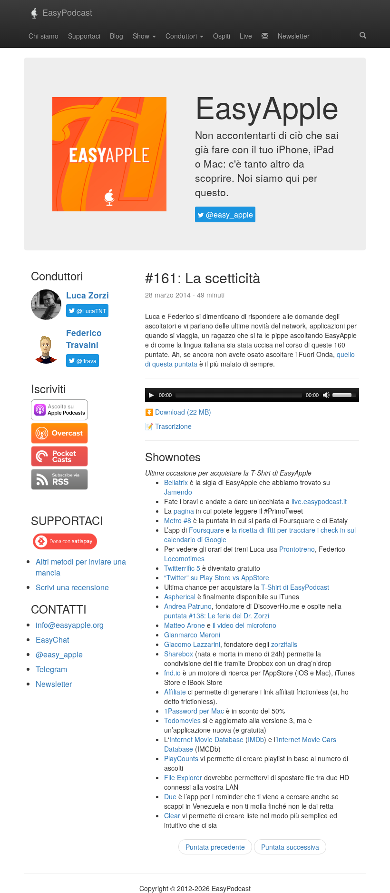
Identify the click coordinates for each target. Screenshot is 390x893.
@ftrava (86, 361)
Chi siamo (43, 35)
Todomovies (182, 720)
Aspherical (179, 596)
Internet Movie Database (206, 739)
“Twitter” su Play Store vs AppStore (216, 577)
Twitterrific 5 (182, 568)
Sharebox (178, 653)
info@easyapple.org (70, 624)
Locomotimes (184, 558)
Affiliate (175, 691)
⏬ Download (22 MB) (178, 412)
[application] (252, 395)
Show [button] (142, 35)
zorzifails (284, 644)
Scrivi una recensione (72, 587)
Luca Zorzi (87, 295)
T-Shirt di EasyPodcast (295, 587)
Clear (172, 815)
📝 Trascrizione (168, 426)
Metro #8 (177, 520)
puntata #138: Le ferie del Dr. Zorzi (216, 615)
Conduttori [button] (182, 35)
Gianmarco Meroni (192, 634)
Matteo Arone (184, 625)
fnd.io (172, 672)
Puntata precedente (215, 847)
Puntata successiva (290, 847)
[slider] (345, 394)
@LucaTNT (90, 311)
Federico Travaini (84, 338)
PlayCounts (181, 758)
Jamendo (178, 491)
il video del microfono (244, 625)
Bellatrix (176, 482)
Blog (116, 35)
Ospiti (221, 35)
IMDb (256, 739)
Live (246, 35)
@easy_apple (228, 214)
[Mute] (326, 395)
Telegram (51, 669)
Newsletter (294, 35)
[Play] (151, 395)
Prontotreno (297, 549)
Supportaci (84, 35)
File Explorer (183, 777)
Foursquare (206, 530)
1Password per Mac (194, 710)
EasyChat (52, 639)
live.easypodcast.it (319, 501)
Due (170, 796)
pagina (184, 511)
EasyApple (267, 106)
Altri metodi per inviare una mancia (81, 567)
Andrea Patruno (188, 606)
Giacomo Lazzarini (192, 644)
